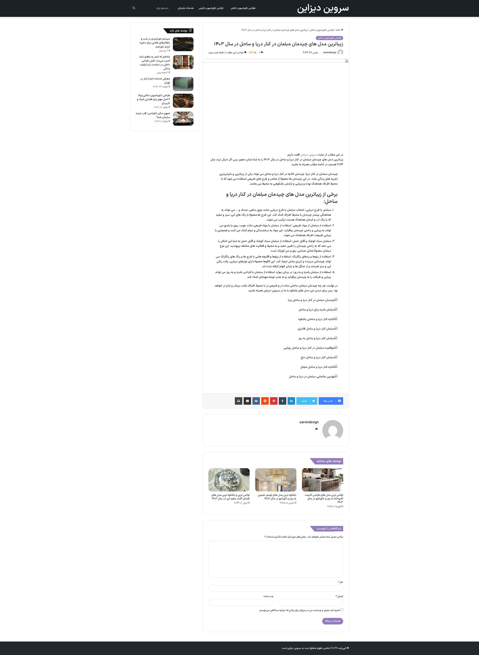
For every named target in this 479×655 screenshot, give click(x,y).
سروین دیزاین (308, 155)
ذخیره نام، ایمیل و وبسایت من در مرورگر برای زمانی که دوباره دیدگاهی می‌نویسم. (299, 610)
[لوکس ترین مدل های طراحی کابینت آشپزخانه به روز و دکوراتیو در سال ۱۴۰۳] (322, 479)
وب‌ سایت (268, 596)
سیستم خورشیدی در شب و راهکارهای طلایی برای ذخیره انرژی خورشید (155, 43)
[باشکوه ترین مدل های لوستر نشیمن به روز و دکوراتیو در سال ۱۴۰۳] (275, 479)
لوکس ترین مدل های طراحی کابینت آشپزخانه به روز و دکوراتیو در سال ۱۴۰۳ (324, 498)
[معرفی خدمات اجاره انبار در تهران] (183, 84)
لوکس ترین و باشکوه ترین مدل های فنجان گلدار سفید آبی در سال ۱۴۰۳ (230, 497)
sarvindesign (329, 52)
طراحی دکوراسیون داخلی (321, 30)
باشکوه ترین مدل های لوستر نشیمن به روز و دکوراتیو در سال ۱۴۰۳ (277, 497)
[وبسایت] (316, 429)
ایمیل (339, 596)
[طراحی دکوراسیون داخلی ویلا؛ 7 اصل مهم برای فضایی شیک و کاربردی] (183, 101)
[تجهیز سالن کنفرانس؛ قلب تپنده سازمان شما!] (183, 119)
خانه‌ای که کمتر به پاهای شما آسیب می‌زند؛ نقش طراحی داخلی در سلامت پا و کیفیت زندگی (154, 63)
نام (340, 582)
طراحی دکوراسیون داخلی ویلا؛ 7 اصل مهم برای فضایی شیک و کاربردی (153, 99)
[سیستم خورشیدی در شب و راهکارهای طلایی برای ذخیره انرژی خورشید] (183, 44)
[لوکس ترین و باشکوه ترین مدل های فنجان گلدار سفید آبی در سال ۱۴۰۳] (229, 479)
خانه (338, 30)
